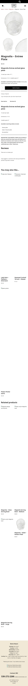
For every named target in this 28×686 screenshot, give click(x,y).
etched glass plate (6, 96)
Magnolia (11, 9)
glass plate (13, 96)
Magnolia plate (18, 96)
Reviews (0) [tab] (13, 101)
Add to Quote (16, 88)
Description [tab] (4, 101)
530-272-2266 (7, 676)
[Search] (20, 2)
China (6, 9)
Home (2, 9)
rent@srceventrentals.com (20, 676)
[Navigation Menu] (25, 6)
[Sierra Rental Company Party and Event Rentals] (14, 6)
